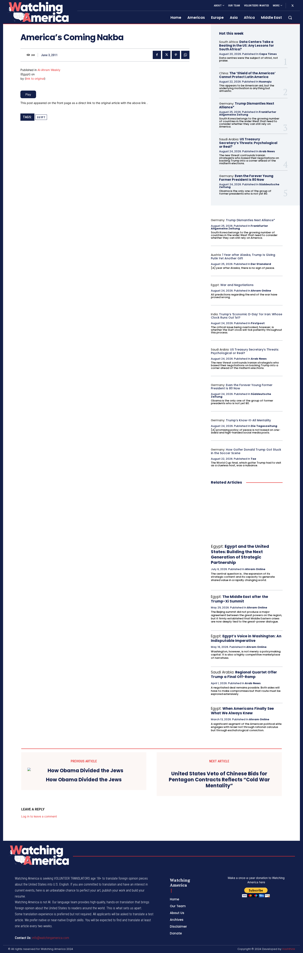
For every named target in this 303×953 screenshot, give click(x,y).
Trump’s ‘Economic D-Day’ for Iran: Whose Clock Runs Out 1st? (246, 316)
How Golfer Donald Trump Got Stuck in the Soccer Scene (246, 451)
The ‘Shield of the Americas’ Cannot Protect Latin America (247, 75)
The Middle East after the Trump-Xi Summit (239, 599)
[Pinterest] (176, 55)
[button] (290, 17)
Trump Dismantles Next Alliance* (246, 105)
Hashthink (288, 949)
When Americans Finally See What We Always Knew (242, 711)
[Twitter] (292, 5)
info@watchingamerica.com (50, 938)
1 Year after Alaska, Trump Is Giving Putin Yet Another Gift (243, 256)
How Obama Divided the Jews (84, 780)
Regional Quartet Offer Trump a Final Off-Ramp (244, 674)
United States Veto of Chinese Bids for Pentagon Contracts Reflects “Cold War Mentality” (219, 780)
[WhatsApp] (185, 55)
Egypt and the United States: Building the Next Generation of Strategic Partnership (240, 554)
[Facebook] (157, 55)
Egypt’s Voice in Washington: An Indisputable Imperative (246, 638)
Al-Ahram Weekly (49, 70)
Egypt (41, 117)
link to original (35, 78)
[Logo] (38, 11)
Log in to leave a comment (39, 816)
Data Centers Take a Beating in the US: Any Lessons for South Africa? (246, 45)
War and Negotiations (237, 285)
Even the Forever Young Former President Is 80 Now (246, 178)
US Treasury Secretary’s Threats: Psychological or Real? (248, 143)
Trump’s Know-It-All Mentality (248, 420)
